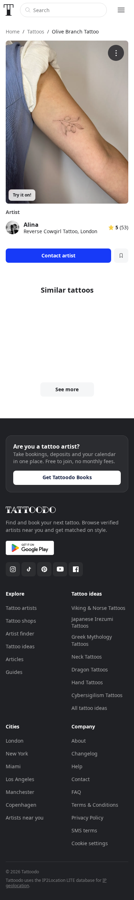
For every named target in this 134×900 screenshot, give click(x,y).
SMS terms (84, 830)
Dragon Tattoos (89, 669)
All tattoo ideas (89, 708)
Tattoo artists (21, 608)
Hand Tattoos (87, 682)
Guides (14, 672)
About (78, 740)
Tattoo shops (21, 620)
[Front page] (8, 10)
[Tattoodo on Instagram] (13, 569)
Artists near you (25, 817)
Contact (80, 779)
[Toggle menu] (121, 10)
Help (77, 766)
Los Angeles (20, 779)
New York (17, 753)
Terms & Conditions (94, 804)
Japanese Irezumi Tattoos (92, 622)
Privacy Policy (87, 817)
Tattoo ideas (20, 646)
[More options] (116, 53)
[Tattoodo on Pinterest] (44, 569)
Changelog (84, 753)
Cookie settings (89, 843)
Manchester (20, 792)
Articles (15, 659)
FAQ (76, 792)
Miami (13, 766)
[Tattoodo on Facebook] (76, 569)
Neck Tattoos (86, 656)
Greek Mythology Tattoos (91, 640)
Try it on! (22, 195)
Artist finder (20, 633)
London (15, 740)
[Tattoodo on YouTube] (60, 569)
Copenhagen (21, 804)
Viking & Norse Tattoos (98, 608)
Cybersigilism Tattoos (97, 695)
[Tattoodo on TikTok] (28, 569)
